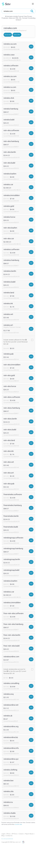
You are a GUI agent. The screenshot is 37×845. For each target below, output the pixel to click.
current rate (18, 824)
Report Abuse (29, 834)
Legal (3, 834)
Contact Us (9, 835)
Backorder (8, 34)
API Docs (14, 834)
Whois (8, 834)
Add (31, 46)
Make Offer (17, 34)
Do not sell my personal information (7, 838)
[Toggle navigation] (33, 4)
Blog (2, 835)
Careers (21, 834)
